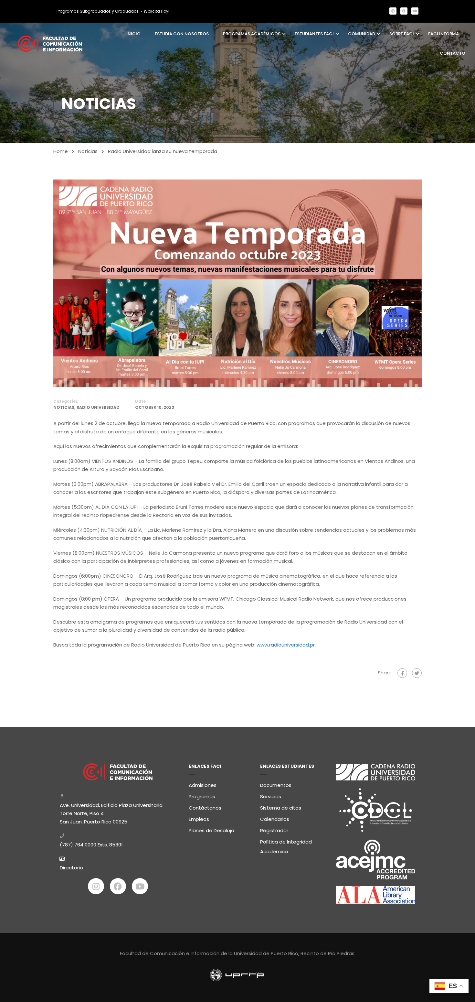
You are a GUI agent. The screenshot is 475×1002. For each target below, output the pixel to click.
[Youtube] (414, 11)
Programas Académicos (251, 34)
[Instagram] (392, 11)
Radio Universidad (98, 407)
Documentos (275, 785)
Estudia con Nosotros (182, 34)
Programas (202, 796)
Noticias (88, 151)
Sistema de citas (280, 807)
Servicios (270, 796)
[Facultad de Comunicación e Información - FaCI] (50, 43)
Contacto (452, 53)
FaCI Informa (443, 34)
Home (60, 151)
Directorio (71, 867)
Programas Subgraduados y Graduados (98, 11)
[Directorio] (62, 858)
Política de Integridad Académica (286, 846)
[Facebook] (403, 11)
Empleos (199, 819)
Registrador (274, 830)
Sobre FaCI (401, 34)
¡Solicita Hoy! (156, 11)
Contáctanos (205, 807)
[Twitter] (417, 673)
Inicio (133, 34)
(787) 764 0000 (78, 844)
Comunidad (361, 34)
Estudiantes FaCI (314, 34)
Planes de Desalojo (211, 830)
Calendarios (274, 819)
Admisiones (202, 785)
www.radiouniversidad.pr (286, 644)
